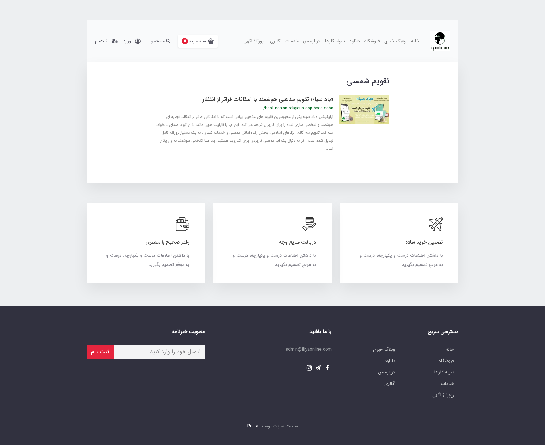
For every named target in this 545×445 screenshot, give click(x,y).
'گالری (275, 41)
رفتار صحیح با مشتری (167, 242)
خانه (415, 41)
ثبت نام (100, 351)
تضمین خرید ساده (424, 242)
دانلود (354, 41)
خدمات (292, 41)
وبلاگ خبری (395, 41)
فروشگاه (372, 41)
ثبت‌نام (101, 41)
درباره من (311, 41)
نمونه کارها (335, 41)
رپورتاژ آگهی (254, 41)
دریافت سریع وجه (297, 242)
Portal (253, 426)
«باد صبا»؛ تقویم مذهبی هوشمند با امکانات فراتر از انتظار (267, 99)
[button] (198, 41)
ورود (127, 41)
